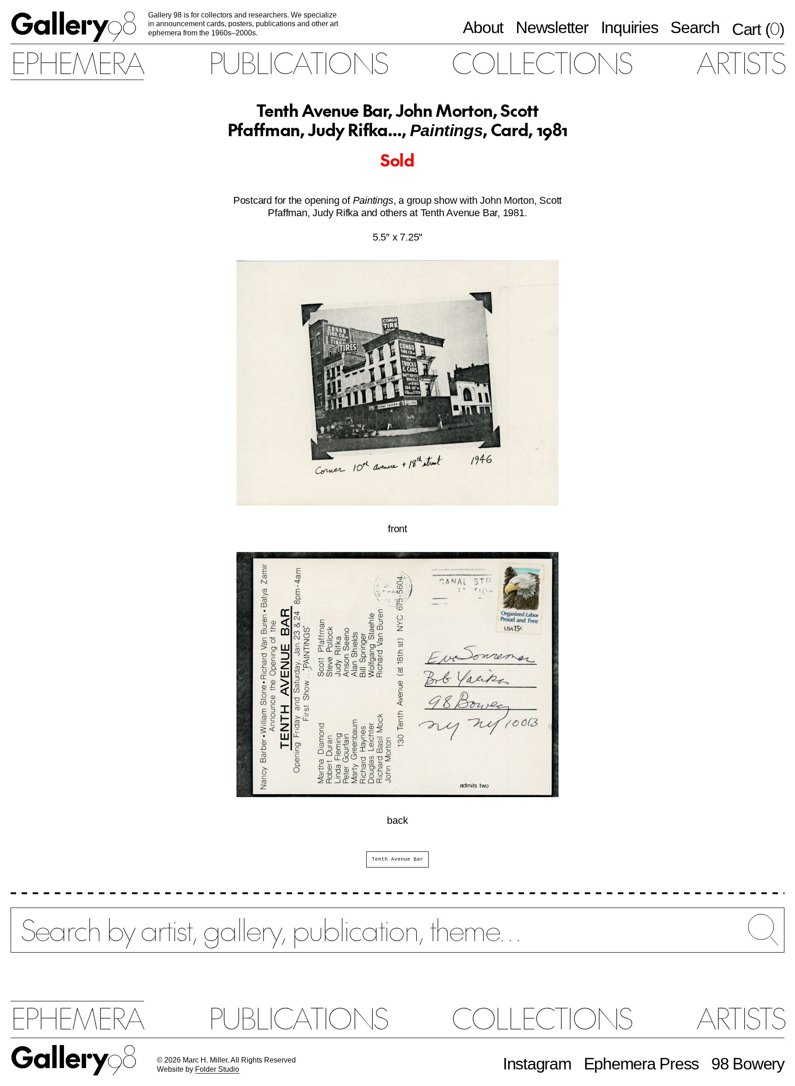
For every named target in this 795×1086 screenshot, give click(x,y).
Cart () (758, 28)
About (483, 27)
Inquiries (629, 27)
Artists (740, 62)
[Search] (397, 938)
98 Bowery (747, 1064)
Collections (541, 62)
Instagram (537, 1064)
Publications (297, 62)
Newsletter (552, 27)
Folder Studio (217, 1069)
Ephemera (77, 62)
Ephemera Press (641, 1064)
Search (695, 27)
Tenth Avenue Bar (397, 859)
